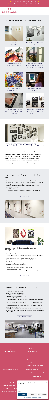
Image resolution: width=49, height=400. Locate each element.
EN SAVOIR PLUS (24, 197)
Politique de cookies (27, 397)
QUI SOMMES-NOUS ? (24, 317)
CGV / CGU (29, 362)
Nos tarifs (31, 348)
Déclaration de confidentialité (36, 397)
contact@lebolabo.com (7, 389)
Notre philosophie (31, 354)
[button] (46, 382)
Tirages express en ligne (33, 360)
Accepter (23, 394)
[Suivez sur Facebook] (11, 382)
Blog (28, 357)
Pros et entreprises (32, 351)
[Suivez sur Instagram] (13, 382)
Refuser (32, 394)
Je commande (37, 376)
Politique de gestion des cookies (35, 365)
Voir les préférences (42, 394)
